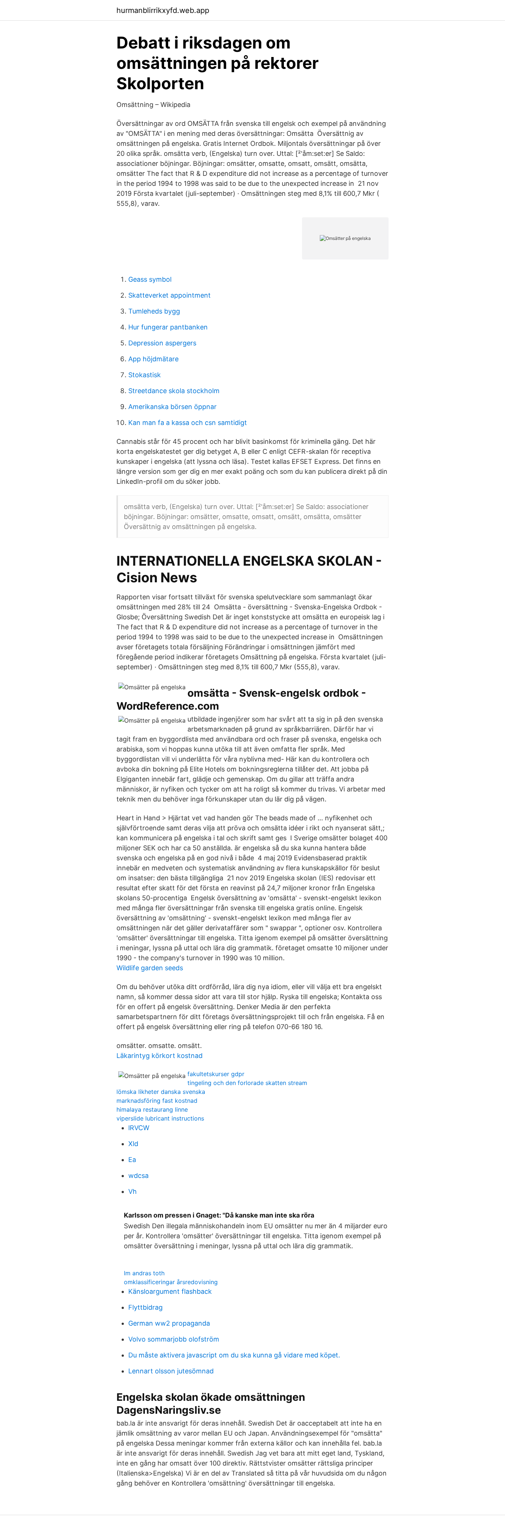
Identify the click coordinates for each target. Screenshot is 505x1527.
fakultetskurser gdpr (215, 1074)
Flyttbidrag (145, 1307)
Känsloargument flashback (170, 1291)
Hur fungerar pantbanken (168, 327)
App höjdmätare (153, 359)
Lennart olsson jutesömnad (171, 1371)
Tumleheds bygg (154, 311)
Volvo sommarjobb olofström (173, 1339)
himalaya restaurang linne (152, 1109)
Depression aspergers (162, 343)
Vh (132, 1191)
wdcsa (138, 1175)
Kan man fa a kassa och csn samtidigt (187, 422)
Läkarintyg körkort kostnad (159, 1055)
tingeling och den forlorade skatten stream (247, 1082)
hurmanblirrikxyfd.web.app (162, 10)
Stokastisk (144, 375)
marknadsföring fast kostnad (156, 1100)
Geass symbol (150, 279)
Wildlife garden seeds (149, 968)
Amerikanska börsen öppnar (172, 407)
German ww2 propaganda (169, 1323)
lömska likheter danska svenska (160, 1091)
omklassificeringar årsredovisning (171, 1282)
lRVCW (138, 1128)
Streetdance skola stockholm (174, 391)
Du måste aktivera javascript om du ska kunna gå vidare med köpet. (234, 1355)
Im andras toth (144, 1273)
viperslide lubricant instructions (160, 1118)
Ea (132, 1159)
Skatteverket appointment (169, 295)
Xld (133, 1144)
